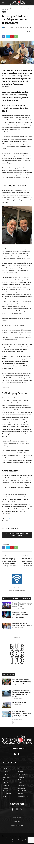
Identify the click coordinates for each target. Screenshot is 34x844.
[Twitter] (8, 36)
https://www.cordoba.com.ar (17, 590)
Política (7, 8)
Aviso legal (17, 821)
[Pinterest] (12, 36)
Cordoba (10, 27)
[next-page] (6, 632)
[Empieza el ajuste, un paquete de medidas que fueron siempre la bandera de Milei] (6, 605)
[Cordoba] (3, 27)
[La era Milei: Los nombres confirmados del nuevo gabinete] (6, 626)
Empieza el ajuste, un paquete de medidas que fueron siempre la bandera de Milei (22, 604)
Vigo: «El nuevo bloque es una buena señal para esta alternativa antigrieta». (25, 561)
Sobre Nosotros (17, 817)
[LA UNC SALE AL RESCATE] (6, 705)
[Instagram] (17, 809)
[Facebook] (3, 36)
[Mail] (15, 754)
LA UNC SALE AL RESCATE (19, 702)
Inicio (3, 8)
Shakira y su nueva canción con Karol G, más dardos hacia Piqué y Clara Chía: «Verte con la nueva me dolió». (9, 562)
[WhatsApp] (16, 36)
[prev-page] (3, 632)
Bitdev (6, 840)
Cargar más (16, 722)
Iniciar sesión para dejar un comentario (17, 534)
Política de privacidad (17, 825)
